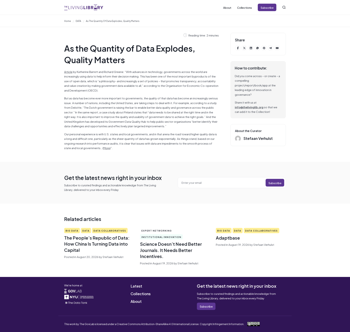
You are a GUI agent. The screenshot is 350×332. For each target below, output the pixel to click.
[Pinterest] (264, 48)
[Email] (277, 48)
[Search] (284, 7)
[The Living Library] (83, 7)
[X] (244, 48)
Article (68, 71)
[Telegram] (270, 48)
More (106, 147)
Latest (136, 286)
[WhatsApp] (257, 48)
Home (67, 21)
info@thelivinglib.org (249, 107)
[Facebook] (237, 48)
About (227, 7)
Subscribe (267, 7)
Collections (244, 7)
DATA (78, 21)
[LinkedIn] (251, 48)
